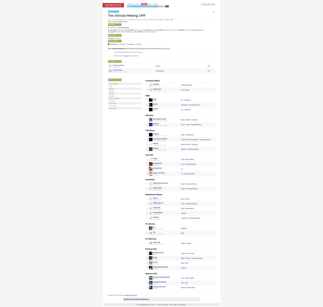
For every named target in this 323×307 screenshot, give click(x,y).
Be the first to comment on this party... (137, 299)
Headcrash (189, 85)
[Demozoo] (113, 5)
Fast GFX (111, 93)
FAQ (171, 304)
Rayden (183, 119)
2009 (156, 48)
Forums (155, 4)
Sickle (155, 99)
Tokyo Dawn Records (191, 184)
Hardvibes (156, 84)
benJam (112, 30)
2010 (159, 48)
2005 (143, 48)
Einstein (155, 108)
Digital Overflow (189, 159)
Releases (131, 4)
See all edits (133, 295)
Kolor (186, 263)
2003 (136, 48)
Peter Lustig (156, 242)
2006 (146, 48)
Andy (182, 89)
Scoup (111, 31)
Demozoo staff (144, 304)
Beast (182, 233)
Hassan (183, 243)
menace (127, 295)
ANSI (110, 86)
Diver (145, 30)
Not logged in (207, 4)
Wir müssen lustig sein (159, 282)
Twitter (139, 44)
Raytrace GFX (112, 108)
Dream (155, 257)
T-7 (124, 31)
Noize (182, 263)
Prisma (196, 30)
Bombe (129, 30)
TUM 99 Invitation (117, 70)
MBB (180, 30)
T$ (181, 169)
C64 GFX (111, 88)
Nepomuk (156, 123)
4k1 (154, 227)
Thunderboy (184, 104)
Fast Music (112, 96)
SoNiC (182, 134)
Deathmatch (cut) (158, 202)
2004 (139, 48)
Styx (182, 100)
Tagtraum (156, 148)
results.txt (110, 38)
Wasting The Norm (158, 252)
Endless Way (156, 207)
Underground (157, 89)
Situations (156, 134)
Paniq (182, 184)
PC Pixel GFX (112, 106)
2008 (152, 48)
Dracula (155, 104)
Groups (137, 4)
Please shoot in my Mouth (160, 183)
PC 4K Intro (112, 101)
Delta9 (183, 258)
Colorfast (188, 258)
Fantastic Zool (185, 139)
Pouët (123, 44)
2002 (133, 48)
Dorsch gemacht (158, 212)
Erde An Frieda (157, 187)
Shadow (183, 287)
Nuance (187, 89)
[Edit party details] (213, 12)
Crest (192, 253)
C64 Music (112, 91)
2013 (168, 48)
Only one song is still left (160, 138)
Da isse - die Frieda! (158, 172)
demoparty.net (114, 44)
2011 (162, 48)
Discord (175, 304)
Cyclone (183, 253)
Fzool (158, 30)
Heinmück (183, 149)
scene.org (131, 44)
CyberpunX (194, 119)
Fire (154, 232)
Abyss (188, 253)
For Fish (155, 262)
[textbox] (142, 6)
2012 (165, 48)
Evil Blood (156, 217)
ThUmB (183, 85)
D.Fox (182, 159)
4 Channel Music (113, 84)
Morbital (155, 143)
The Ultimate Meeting (117, 48)
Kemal (189, 243)
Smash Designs (160, 70)
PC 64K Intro (112, 103)
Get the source (182, 304)
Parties (144, 4)
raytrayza (183, 213)
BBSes (149, 4)
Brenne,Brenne (157, 163)
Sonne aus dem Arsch (159, 286)
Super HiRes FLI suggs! (159, 119)
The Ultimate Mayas (123, 27)
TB (138, 31)
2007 (149, 48)
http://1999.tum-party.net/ (118, 21)
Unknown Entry (157, 168)
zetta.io (166, 304)
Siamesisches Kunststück (160, 267)
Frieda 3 (155, 158)
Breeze (188, 119)
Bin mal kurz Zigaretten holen (161, 277)
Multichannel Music (114, 98)
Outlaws (155, 198)
